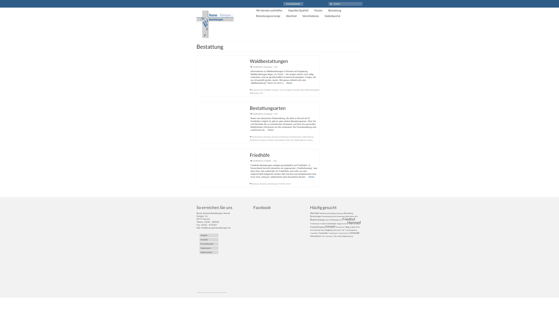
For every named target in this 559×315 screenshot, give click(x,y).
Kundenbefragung (317, 227)
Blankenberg (349, 216)
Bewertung (341, 216)
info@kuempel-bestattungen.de (215, 228)
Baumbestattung (257, 137)
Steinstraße (337, 230)
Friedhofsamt (254, 140)
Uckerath (354, 233)
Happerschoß (342, 224)
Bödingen (321, 220)
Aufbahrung (324, 213)
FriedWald (267, 90)
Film (340, 220)
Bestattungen (285, 137)
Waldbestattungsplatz (312, 90)
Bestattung (268, 67)
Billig (304, 137)
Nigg (347, 227)
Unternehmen (315, 236)
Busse (313, 219)
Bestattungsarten (296, 137)
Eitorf (261, 90)
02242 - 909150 (211, 222)
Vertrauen (329, 236)
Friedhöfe (267, 161)
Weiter (289, 83)
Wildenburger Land (256, 93)
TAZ (343, 230)
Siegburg (328, 230)
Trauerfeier (314, 233)
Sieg (322, 230)
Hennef (288, 184)
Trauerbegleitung (351, 230)
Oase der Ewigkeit (286, 90)
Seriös (288, 140)
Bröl (356, 216)
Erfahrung (310, 137)
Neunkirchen (340, 227)
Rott (311, 230)
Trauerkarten (333, 233)
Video (335, 236)
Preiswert (271, 140)
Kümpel (330, 226)
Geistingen (275, 90)
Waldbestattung (300, 140)
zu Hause (309, 140)
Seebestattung (280, 140)
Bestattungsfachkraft (329, 216)
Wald (302, 90)
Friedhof (348, 219)
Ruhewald (296, 90)
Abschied (314, 213)
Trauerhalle (323, 233)
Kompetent (263, 140)
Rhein (358, 227)
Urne (292, 140)
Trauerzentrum (343, 233)
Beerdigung (267, 137)
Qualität (352, 227)
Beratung (340, 213)
